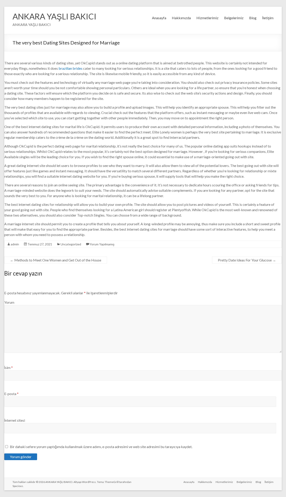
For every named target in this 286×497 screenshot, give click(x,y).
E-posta (11, 394)
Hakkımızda (181, 18)
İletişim (267, 18)
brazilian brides (70, 68)
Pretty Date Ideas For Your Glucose (247, 260)
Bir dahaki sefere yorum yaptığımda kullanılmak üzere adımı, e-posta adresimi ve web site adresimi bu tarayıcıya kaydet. (101, 446)
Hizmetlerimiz (207, 18)
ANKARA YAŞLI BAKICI (54, 16)
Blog (253, 18)
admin (15, 244)
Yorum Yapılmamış (102, 244)
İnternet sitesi (14, 420)
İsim (8, 367)
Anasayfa (159, 18)
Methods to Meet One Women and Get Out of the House (55, 260)
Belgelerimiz (234, 18)
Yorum (9, 302)
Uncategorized (71, 244)
